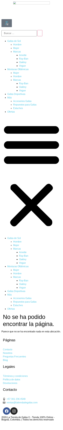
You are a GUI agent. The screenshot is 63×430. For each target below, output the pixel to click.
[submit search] (39, 33)
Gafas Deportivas (16, 94)
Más (9, 97)
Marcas (17, 51)
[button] (31, 175)
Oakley (22, 62)
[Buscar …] (19, 33)
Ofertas (11, 111)
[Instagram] (14, 411)
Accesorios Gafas (22, 101)
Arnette (23, 55)
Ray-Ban (23, 58)
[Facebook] (6, 411)
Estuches (18, 108)
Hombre (17, 44)
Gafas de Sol (14, 41)
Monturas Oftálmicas (18, 69)
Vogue (22, 66)
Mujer (16, 48)
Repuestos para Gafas (24, 104)
